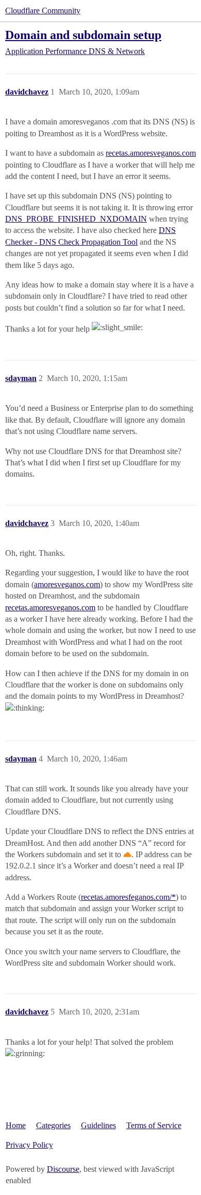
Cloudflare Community (42, 10)
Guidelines (98, 1125)
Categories (53, 1125)
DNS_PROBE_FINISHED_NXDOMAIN (76, 218)
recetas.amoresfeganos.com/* (128, 897)
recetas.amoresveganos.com (151, 153)
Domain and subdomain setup (83, 35)
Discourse (63, 1169)
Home (16, 1125)
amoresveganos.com (67, 584)
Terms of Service (153, 1125)
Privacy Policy (29, 1144)
